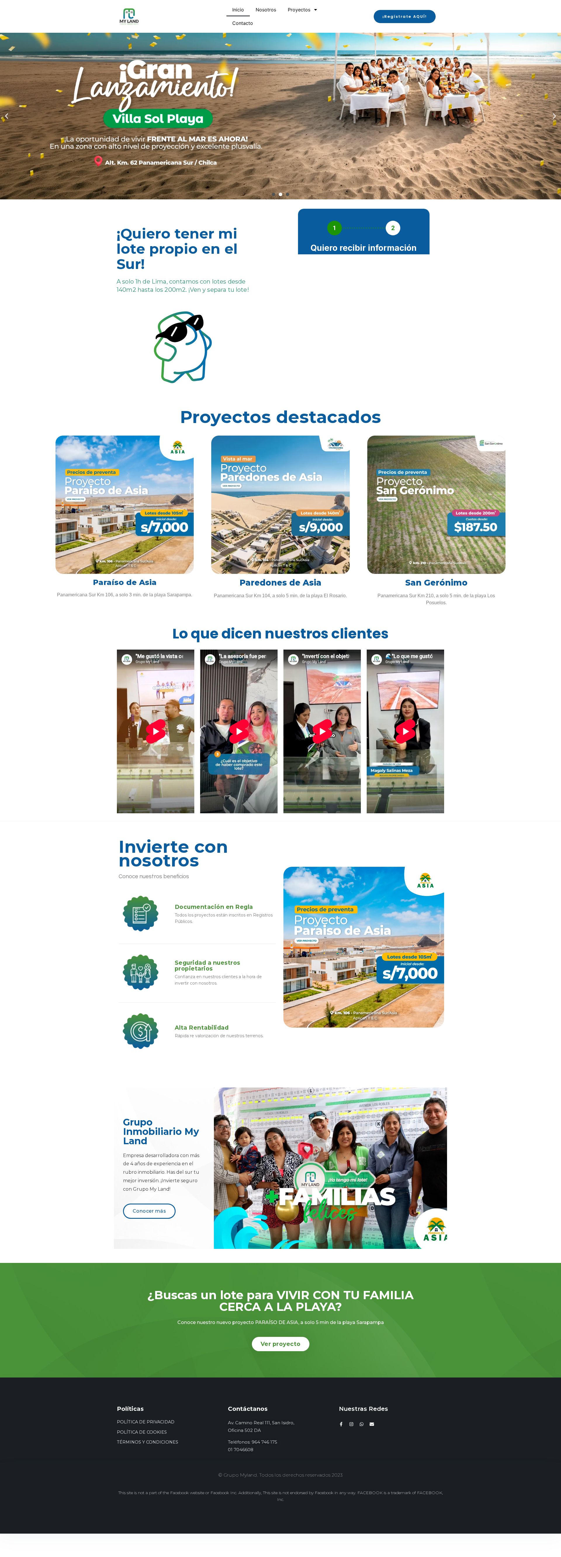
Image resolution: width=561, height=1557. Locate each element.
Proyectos (299, 10)
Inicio (238, 10)
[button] (404, 16)
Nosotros (266, 10)
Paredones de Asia (280, 583)
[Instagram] (351, 1424)
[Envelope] (372, 1424)
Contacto (242, 23)
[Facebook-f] (341, 1424)
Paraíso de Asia (125, 582)
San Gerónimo (436, 583)
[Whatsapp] (361, 1424)
